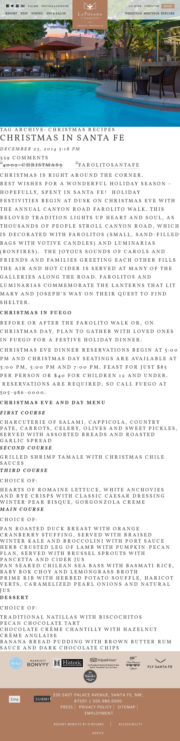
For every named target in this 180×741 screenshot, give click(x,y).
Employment (99, 713)
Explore (168, 14)
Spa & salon (56, 14)
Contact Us (151, 6)
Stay (24, 14)
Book (168, 6)
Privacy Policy (95, 707)
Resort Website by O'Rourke (79, 724)
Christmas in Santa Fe (62, 138)
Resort (11, 14)
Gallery (33, 6)
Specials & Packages (55, 6)
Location (135, 6)
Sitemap (127, 707)
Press (66, 707)
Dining (37, 14)
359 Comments (24, 158)
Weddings (133, 14)
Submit (43, 698)
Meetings (151, 14)
